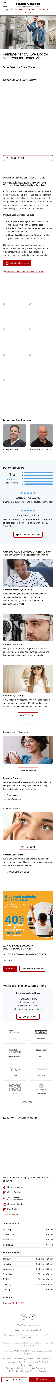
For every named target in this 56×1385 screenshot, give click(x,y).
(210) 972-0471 (17, 1303)
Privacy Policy (27, 1365)
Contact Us (7, 1359)
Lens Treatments (14, 799)
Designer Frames (11, 778)
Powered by (15, 1351)
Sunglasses (12, 795)
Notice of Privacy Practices (35, 1362)
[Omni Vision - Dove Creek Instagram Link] (32, 1317)
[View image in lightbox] (23, 272)
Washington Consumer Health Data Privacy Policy (26, 1368)
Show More (8, 526)
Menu (5, 6)
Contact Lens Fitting (13, 855)
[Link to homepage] (28, 5)
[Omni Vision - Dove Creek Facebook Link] (24, 1317)
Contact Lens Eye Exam (18, 872)
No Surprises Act (14, 1362)
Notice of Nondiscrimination (39, 1359)
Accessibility (20, 1359)
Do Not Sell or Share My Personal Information (28, 1371)
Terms (10, 960)
